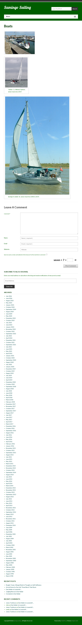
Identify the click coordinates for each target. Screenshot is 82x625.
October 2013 (10, 492)
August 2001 (10, 552)
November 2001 (11, 549)
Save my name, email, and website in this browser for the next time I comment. (25, 255)
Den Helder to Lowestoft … (14, 589)
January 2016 (10, 446)
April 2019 (9, 380)
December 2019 (11, 369)
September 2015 (11, 452)
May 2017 (9, 419)
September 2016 (11, 430)
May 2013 (9, 503)
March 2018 (9, 400)
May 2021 (9, 351)
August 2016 (10, 433)
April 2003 (9, 543)
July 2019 (9, 375)
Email (5, 243)
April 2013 (9, 505)
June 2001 (9, 554)
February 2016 (10, 444)
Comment (7, 214)
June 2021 (9, 349)
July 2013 (9, 499)
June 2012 (9, 516)
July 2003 (9, 541)
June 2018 (9, 393)
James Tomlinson (11, 603)
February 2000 (10, 567)
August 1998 (10, 574)
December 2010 (11, 525)
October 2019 (10, 371)
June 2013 (9, 501)
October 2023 (10, 320)
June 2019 (9, 378)
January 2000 (10, 569)
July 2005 (9, 536)
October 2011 (10, 521)
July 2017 (9, 415)
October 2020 (10, 358)
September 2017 (11, 411)
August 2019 (10, 373)
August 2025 (10, 300)
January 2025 (10, 305)
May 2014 (9, 481)
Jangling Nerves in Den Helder (14, 591)
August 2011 (10, 523)
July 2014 (9, 477)
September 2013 (11, 494)
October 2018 (10, 384)
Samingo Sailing (17, 7)
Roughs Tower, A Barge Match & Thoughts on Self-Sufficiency (23, 585)
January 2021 (10, 355)
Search (74, 9)
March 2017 (9, 424)
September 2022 (11, 333)
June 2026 (9, 298)
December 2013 (11, 488)
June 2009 (9, 527)
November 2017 (11, 406)
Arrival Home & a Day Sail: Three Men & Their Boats (21, 587)
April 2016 (9, 441)
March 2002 (9, 547)
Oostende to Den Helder (13, 594)
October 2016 (10, 428)
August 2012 (10, 514)
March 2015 (9, 463)
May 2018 (9, 395)
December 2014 (11, 466)
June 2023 (9, 325)
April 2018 (9, 397)
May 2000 (9, 565)
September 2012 (11, 512)
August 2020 (10, 362)
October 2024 (10, 307)
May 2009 (9, 530)
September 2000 (11, 560)
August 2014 (10, 474)
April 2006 (9, 532)
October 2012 (10, 510)
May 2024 (9, 316)
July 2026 (9, 296)
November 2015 (11, 448)
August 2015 (10, 455)
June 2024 (9, 314)
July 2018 (9, 391)
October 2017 (10, 408)
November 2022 (11, 329)
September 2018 (11, 386)
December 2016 (11, 426)
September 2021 (11, 344)
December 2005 (11, 534)
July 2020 (9, 364)
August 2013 (10, 496)
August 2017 (10, 413)
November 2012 (11, 508)
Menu (8, 16)
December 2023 (11, 318)
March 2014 (9, 485)
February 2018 (10, 402)
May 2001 (9, 556)
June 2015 (9, 459)
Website (6, 249)
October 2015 (10, 450)
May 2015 (9, 461)
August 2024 (10, 311)
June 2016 (9, 437)
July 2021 (9, 347)
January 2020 (10, 366)
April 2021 (9, 353)
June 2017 (9, 417)
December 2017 (11, 404)
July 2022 (9, 336)
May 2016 (9, 439)
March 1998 (9, 576)
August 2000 (10, 563)
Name (6, 238)
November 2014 (11, 468)
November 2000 (11, 558)
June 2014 (9, 479)
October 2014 (10, 470)
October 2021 (10, 342)
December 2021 (11, 340)
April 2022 (9, 338)
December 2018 (11, 382)
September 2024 (11, 309)
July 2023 (9, 322)
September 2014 (11, 472)
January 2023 (10, 327)
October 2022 (10, 331)
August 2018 (10, 389)
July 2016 (9, 435)
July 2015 (9, 457)
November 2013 (11, 490)
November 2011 (11, 519)
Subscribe (9, 286)
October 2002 (10, 545)
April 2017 (9, 422)
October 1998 (10, 571)
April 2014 (9, 483)
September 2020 (11, 360)
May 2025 (9, 303)
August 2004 (10, 538)
